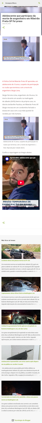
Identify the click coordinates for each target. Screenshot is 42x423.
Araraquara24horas (11, 3)
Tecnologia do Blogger (22, 420)
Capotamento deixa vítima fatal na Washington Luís (18, 293)
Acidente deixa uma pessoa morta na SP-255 (15, 260)
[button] (3, 27)
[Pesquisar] (39, 3)
